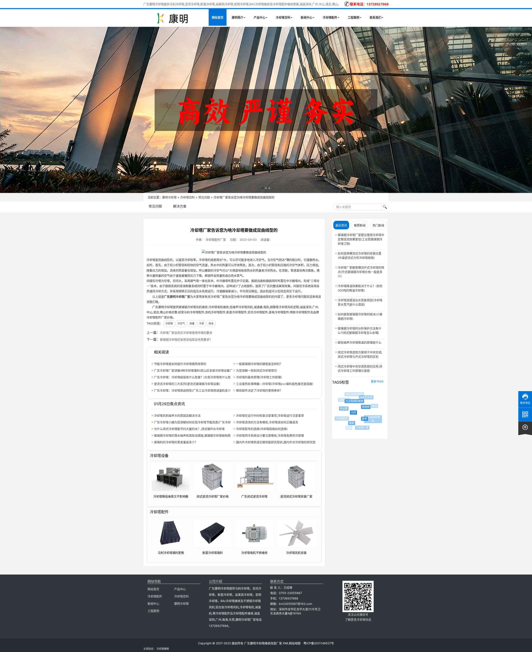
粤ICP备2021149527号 (318, 643)
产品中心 (259, 17)
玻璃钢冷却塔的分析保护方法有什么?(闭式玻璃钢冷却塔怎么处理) (359, 330)
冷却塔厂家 (357, 427)
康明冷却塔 (169, 197)
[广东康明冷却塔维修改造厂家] (172, 23)
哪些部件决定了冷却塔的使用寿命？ (259, 390)
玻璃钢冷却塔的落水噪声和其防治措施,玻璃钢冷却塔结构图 (192, 435)
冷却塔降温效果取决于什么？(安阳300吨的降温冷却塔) (360, 288)
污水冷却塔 (361, 397)
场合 (366, 394)
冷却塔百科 (283, 17)
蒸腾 (355, 418)
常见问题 (204, 197)
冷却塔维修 (162, 648)
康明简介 (237, 17)
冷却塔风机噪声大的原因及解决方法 (177, 415)
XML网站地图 (291, 643)
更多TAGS (377, 381)
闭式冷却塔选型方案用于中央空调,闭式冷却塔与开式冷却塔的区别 (360, 354)
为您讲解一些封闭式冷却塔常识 (256, 370)
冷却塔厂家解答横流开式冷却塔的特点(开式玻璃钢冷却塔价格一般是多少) (361, 272)
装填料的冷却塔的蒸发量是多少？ (176, 442)
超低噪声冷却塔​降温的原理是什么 (359, 342)
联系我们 (375, 17)
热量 (192, 323)
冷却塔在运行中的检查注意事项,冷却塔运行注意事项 (270, 415)
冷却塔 (169, 323)
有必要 (340, 408)
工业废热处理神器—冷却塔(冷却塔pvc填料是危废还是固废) (274, 384)
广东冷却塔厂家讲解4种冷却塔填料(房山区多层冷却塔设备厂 (193, 370)
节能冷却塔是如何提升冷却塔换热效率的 (180, 364)
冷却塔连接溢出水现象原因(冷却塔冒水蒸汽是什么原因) (360, 302)
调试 (369, 405)
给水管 (376, 414)
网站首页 (217, 17)
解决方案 (179, 206)
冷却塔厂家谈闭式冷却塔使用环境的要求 (186, 332)
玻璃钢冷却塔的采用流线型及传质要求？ (186, 339)
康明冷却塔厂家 (180, 296)
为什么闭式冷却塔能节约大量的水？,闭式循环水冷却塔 (189, 429)
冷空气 (181, 323)
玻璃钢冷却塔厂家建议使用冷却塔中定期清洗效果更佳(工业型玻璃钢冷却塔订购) (361, 239)
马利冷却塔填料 (352, 394)
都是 (346, 423)
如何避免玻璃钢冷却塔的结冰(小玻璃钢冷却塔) (360, 316)
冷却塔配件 (330, 17)
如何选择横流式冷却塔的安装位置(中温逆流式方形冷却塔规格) (359, 255)
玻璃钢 (357, 406)
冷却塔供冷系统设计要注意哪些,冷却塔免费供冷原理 (270, 435)
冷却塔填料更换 (347, 401)
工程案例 (353, 17)
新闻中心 (306, 17)
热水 (211, 323)
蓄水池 (369, 425)
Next (4, 110)
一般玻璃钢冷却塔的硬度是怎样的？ (259, 364)
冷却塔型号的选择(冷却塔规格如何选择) (262, 429)
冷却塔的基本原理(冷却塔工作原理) (259, 377)
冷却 (201, 323)
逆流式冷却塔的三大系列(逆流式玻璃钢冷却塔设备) (187, 384)
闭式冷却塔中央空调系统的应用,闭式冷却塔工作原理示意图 (360, 368)
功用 (345, 412)
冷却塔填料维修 (367, 417)
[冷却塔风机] (266, 110)
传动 (374, 404)
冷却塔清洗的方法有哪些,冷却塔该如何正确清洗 (267, 422)
